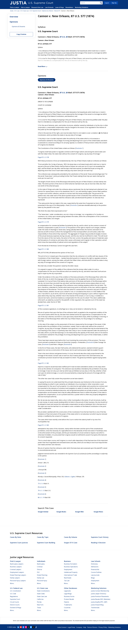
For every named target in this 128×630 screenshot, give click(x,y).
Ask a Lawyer (25, 7)
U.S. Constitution (15, 591)
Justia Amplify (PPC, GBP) (99, 602)
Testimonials (95, 608)
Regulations (14, 596)
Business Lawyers (16, 567)
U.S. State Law (42, 588)
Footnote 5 (46, 344)
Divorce (39, 569)
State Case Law (42, 596)
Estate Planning (42, 575)
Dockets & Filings (15, 608)
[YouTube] (21, 627)
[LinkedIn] (18, 627)
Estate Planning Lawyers (18, 575)
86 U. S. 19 (41, 497)
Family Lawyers (15, 578)
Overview (14, 16)
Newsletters (69, 7)
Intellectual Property (70, 572)
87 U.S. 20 (64, 37)
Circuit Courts (14, 602)
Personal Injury (42, 581)
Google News (98, 512)
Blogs (93, 578)
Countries (67, 608)
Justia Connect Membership (100, 591)
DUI (38, 572)
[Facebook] (23, 627)
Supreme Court (15, 599)
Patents (66, 602)
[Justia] (18, 2)
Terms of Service (92, 627)
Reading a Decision (98, 543)
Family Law (40, 578)
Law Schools (49, 7)
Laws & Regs (59, 7)
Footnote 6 (67, 344)
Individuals (41, 561)
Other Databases (70, 588)
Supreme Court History (99, 537)
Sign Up (114, 3)
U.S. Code (13, 594)
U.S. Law (16, 10)
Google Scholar (43, 512)
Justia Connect (62, 627)
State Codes (41, 594)
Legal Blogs (68, 594)
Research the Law (37, 7)
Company (79, 627)
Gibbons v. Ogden (69, 477)
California (40, 599)
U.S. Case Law (24, 10)
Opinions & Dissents (47, 80)
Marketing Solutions (81, 7)
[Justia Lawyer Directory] (36, 627)
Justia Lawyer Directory (98, 594)
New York (40, 605)
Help (84, 627)
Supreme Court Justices (19, 543)
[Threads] (28, 627)
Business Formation (70, 564)
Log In (107, 3)
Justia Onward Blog (97, 605)
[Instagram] (26, 627)
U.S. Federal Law (16, 588)
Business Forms (69, 596)
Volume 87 (57, 10)
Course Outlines (96, 572)
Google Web (79, 512)
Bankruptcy (41, 564)
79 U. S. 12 (41, 490)
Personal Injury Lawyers (18, 581)
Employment (68, 569)
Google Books (61, 512)
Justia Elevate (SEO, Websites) (100, 599)
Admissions (94, 567)
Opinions (14, 22)
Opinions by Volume (47, 10)
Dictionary (94, 564)
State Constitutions (43, 591)
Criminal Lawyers (15, 569)
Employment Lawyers (17, 572)
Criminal (39, 567)
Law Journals (95, 575)
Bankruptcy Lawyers (16, 564)
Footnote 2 (74, 205)
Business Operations (71, 567)
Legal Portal (71, 627)
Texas (39, 608)
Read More (41, 66)
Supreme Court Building (46, 543)
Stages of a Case (70, 543)
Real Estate (67, 578)
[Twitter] (33, 627)
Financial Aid (95, 569)
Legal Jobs (67, 591)
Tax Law (66, 581)
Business (67, 561)
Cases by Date (15, 537)
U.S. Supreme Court (35, 10)
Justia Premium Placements (100, 596)
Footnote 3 (62, 228)
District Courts (15, 605)
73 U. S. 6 (41, 484)
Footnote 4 (90, 342)
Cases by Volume (70, 537)
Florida (39, 602)
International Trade (70, 575)
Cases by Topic (43, 537)
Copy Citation (21, 34)
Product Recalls (69, 599)
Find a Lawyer (14, 7)
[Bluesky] (31, 627)
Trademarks (68, 605)
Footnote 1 (79, 148)
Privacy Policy (102, 627)
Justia (11, 10)
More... (12, 583)
